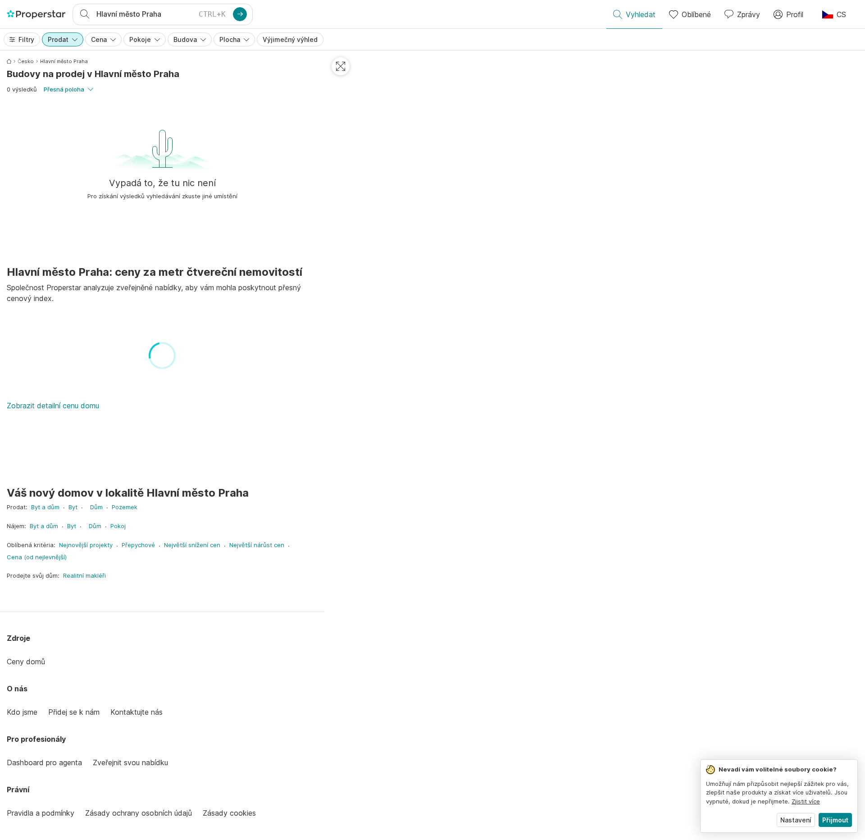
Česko (26, 61)
